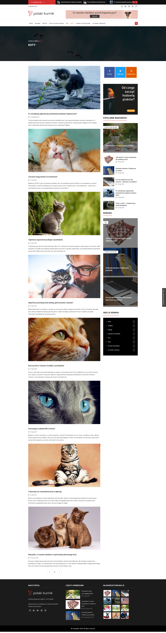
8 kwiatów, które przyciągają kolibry (119, 146)
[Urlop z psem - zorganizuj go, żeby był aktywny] (111, 2)
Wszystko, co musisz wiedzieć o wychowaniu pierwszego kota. (52, 555)
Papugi (44, 23)
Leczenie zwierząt (99, 23)
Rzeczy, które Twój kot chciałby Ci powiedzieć (46, 366)
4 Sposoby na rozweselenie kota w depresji (45, 492)
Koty (72, 23)
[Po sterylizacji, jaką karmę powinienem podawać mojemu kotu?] (84, 2)
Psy (67, 23)
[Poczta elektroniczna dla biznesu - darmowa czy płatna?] (58, 2)
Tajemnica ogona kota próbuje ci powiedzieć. (45, 240)
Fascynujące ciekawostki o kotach (41, 429)
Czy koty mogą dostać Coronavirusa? (42, 177)
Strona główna (33, 41)
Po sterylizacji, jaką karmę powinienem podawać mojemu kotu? (52, 114)
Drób (31, 23)
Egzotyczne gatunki (56, 23)
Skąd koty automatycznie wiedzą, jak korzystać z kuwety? (50, 303)
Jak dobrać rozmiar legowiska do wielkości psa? (89, 603)
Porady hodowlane (83, 23)
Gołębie (37, 23)
